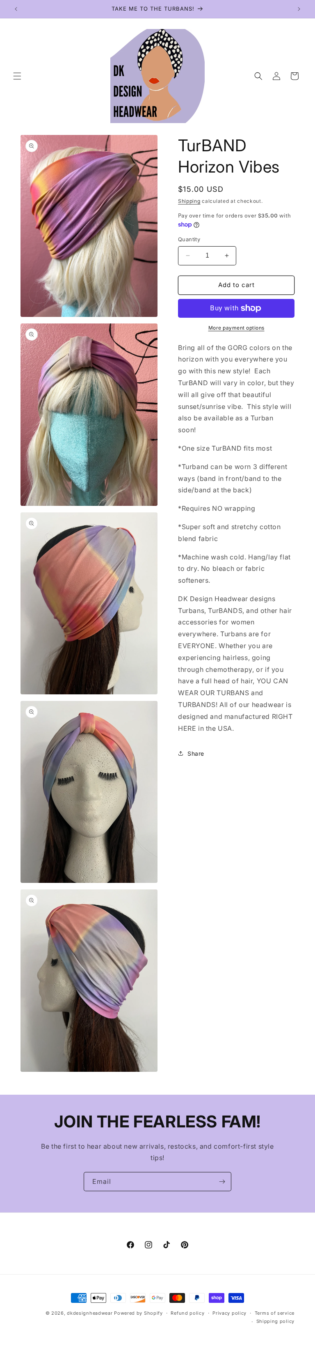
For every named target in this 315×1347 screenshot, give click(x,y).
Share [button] (195, 753)
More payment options (236, 328)
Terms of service (274, 1313)
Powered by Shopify (138, 1313)
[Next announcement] (299, 9)
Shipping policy (275, 1321)
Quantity (189, 239)
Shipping (189, 201)
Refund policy (187, 1313)
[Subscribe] (222, 1181)
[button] (17, 76)
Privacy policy (229, 1313)
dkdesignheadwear (89, 1313)
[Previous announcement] (16, 9)
